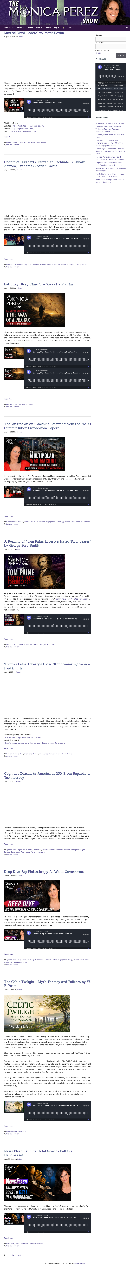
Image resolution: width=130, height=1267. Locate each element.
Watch (30, 28)
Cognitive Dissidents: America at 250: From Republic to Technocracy (47, 775)
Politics (63, 265)
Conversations (11, 142)
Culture (20, 142)
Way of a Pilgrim (28, 404)
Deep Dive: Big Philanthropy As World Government (44, 872)
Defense (50, 265)
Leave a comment (13, 145)
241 (14, 1255)
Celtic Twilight (11, 1131)
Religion (9, 404)
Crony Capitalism (23, 960)
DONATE (71, 28)
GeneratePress (79, 1263)
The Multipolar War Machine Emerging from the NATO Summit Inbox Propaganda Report (47, 426)
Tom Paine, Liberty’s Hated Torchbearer (72, 599)
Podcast (27, 142)
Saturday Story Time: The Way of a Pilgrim (38, 284)
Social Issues (67, 754)
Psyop (43, 142)
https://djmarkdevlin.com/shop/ (23, 131)
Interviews (28, 754)
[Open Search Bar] (127, 28)
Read (38, 28)
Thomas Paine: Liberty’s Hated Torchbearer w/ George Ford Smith (47, 666)
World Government (83, 522)
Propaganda (35, 142)
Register (98, 53)
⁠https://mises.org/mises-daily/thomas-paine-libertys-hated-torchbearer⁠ (35, 743)
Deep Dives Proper (31, 522)
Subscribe (7, 28)
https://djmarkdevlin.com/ (23, 129)
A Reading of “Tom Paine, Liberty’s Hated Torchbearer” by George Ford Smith (47, 543)
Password (99, 43)
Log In (56, 28)
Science (59, 754)
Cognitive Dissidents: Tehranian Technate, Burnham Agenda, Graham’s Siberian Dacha (44, 164)
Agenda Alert (11, 850)
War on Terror (70, 522)
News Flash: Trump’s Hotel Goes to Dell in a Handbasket (38, 1153)
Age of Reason (11, 644)
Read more (8, 137)
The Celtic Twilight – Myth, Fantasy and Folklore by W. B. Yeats (47, 984)
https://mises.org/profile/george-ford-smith (23, 737)
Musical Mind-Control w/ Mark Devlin (34, 33)
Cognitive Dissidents (14, 265)
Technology (60, 522)
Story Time (17, 404)
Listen (19, 28)
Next (20, 1255)
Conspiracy (26, 265)
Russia (84, 265)
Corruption (36, 265)
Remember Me (103, 50)
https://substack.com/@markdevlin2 (28, 126)
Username (99, 35)
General (48, 960)
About (48, 28)
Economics (59, 850)
